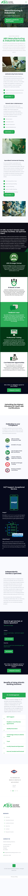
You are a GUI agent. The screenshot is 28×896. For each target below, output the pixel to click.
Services (8, 830)
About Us (8, 839)
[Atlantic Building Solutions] (7, 2)
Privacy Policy (14, 890)
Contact (7, 842)
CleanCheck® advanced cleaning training (13, 545)
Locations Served (10, 836)
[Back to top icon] (14, 878)
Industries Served (10, 833)
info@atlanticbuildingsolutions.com (12, 865)
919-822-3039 (7, 868)
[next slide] (23, 802)
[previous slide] (5, 802)
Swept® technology (11, 515)
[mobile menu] (26, 2)
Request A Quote (9, 845)
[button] (14, 703)
